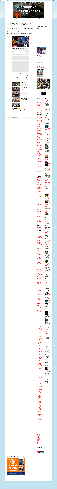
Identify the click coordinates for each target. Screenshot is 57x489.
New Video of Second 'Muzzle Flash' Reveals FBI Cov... (40, 329)
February (39, 426)
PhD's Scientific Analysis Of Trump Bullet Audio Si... (40, 368)
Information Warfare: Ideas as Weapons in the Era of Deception (39, 181)
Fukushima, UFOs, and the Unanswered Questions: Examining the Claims (47, 109)
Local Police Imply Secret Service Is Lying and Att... (40, 371)
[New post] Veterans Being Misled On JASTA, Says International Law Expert (47, 232)
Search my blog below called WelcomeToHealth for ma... (40, 339)
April (38, 424)
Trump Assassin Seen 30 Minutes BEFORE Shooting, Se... (40, 374)
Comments (39, 62)
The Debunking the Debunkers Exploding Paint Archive (39, 145)
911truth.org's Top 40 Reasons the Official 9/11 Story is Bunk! (39, 102)
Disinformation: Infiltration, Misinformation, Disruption (39, 178)
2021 (38, 431)
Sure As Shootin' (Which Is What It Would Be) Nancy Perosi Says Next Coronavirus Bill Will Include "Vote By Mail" (39, 283)
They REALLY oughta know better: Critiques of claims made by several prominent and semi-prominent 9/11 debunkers (39, 121)
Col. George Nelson (39, 269)
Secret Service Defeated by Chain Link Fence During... (40, 383)
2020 (38, 432)
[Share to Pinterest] (16, 117)
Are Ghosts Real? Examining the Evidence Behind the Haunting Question (47, 138)
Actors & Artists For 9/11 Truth (39, 299)
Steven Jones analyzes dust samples (39, 266)
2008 (38, 444)
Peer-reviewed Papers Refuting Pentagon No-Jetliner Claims (39, 191)
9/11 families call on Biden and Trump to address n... (40, 415)
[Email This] (12, 117)
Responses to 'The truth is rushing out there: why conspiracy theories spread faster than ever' (39, 117)
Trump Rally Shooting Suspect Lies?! (40, 395)
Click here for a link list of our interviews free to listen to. (39, 232)
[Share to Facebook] (15, 117)
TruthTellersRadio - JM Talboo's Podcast (39, 291)
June (38, 422)
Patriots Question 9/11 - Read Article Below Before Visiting (39, 214)
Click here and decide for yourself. (39, 173)
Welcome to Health (39, 311)
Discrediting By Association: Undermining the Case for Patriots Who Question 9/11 (39, 216)
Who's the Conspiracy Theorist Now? (40, 392)
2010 (38, 442)
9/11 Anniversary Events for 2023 (39, 258)
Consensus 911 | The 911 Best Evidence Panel (39, 295)
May (38, 423)
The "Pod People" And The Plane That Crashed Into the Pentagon (39, 196)
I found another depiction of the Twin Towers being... (40, 419)
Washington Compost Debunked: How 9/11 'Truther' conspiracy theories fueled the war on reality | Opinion (39, 135)
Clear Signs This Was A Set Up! (40, 398)
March (39, 425)
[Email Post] (11, 117)
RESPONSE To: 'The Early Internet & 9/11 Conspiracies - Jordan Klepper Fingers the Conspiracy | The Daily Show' (39, 126)
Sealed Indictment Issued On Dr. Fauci (39, 280)
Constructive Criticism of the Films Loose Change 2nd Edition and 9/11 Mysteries (39, 219)
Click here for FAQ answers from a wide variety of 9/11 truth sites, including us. (39, 111)
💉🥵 (38, 417)
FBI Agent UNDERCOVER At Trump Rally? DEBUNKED (40, 357)
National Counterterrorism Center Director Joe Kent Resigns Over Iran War (47, 281)
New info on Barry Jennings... (47, 360)
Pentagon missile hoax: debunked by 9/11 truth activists (39, 199)
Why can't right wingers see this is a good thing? (40, 342)
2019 (38, 433)
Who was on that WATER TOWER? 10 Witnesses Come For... (40, 386)
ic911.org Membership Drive (39, 257)
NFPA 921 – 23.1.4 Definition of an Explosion (39, 262)
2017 (38, 435)
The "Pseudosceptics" (49, 312)
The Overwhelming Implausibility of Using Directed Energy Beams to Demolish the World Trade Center (39, 211)
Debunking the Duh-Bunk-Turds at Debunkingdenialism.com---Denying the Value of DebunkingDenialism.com (39, 130)
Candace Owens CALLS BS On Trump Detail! (40, 401)
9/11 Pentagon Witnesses (39, 200)
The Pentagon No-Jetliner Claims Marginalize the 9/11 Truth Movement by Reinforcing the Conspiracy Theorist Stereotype (39, 188)
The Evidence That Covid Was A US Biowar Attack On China (39, 275)
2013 (38, 439)
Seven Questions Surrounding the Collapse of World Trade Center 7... (47, 118)
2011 (38, 441)
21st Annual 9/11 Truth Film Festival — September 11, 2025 (39, 250)
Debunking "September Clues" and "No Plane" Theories (39, 204)
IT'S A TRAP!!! (49, 368)
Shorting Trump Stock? (40, 360)
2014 (38, 438)
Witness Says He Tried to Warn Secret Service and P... (40, 409)
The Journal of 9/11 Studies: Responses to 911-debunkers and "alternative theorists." (39, 162)
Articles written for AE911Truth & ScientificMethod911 (39, 227)
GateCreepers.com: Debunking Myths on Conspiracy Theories (39, 164)
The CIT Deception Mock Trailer (39, 202)
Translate (42, 67)
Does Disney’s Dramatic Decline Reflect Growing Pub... (40, 332)
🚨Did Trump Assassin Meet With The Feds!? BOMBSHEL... (40, 351)
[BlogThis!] (13, 117)
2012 (38, 440)
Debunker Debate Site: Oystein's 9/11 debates (39, 222)
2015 (38, 437)
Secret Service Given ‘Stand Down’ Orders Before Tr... (40, 406)
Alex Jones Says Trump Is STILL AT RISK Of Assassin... (40, 348)
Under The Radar (40, 421)
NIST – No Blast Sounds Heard (39, 263)
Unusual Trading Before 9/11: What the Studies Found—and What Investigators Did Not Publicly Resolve (39, 244)
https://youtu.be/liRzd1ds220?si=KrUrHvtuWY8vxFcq (14, 31)
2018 (38, 434)
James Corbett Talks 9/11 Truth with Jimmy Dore (40, 412)
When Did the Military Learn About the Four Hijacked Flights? (39, 241)
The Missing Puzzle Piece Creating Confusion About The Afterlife (39, 272)
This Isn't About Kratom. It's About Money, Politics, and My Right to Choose (47, 101)
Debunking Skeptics (39, 168)
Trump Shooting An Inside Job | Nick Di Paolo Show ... (40, 389)
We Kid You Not (40, 396)
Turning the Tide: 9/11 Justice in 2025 (39, 248)
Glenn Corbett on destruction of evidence (39, 268)
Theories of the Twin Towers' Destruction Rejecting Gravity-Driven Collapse (39, 207)
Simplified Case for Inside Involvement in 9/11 (39, 106)
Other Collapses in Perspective (49, 351)
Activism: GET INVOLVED (49, 321)
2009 (38, 443)
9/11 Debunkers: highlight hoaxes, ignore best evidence (39, 159)
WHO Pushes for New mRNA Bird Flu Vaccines (40, 327)
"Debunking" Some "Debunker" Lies (39, 100)
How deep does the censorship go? (40, 337)
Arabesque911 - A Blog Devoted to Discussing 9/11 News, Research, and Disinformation (39, 183)
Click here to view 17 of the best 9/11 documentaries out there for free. (39, 237)
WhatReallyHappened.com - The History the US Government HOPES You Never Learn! (39, 304)
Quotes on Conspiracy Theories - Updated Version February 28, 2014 (39, 167)
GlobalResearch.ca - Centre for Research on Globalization (39, 307)
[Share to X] (14, 117)
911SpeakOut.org (39, 298)
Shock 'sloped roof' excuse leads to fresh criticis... (40, 380)
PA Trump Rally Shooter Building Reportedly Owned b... (40, 354)
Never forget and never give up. (39, 253)
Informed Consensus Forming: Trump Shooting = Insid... (40, 344)
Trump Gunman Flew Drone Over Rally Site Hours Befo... (40, 365)
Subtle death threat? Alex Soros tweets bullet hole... (40, 362)
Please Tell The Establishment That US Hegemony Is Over (39, 278)
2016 (38, 436)
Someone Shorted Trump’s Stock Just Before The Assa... (40, 378)
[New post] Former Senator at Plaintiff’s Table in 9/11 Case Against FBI (47, 273)
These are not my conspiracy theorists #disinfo (40, 403)
